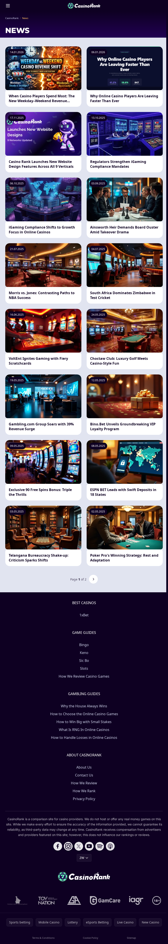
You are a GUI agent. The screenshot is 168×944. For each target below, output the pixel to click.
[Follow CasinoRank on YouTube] (89, 846)
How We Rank (84, 790)
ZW (82, 858)
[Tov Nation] (47, 900)
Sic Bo (84, 660)
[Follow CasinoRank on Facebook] (57, 846)
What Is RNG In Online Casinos (84, 729)
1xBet (84, 615)
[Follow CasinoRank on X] (78, 846)
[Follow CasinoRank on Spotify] (99, 846)
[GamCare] (105, 900)
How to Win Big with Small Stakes (84, 721)
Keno (84, 652)
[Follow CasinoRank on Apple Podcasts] (110, 846)
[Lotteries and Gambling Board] (17, 900)
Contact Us (84, 775)
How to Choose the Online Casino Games (84, 713)
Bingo (84, 644)
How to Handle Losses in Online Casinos (84, 737)
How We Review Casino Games (84, 676)
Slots (84, 668)
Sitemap (131, 937)
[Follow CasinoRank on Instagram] (68, 846)
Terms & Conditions (43, 937)
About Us (84, 767)
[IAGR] (136, 900)
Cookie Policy (90, 937)
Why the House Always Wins (84, 706)
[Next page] (93, 579)
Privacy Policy (84, 798)
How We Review (84, 783)
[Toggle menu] (8, 5)
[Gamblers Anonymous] (74, 900)
